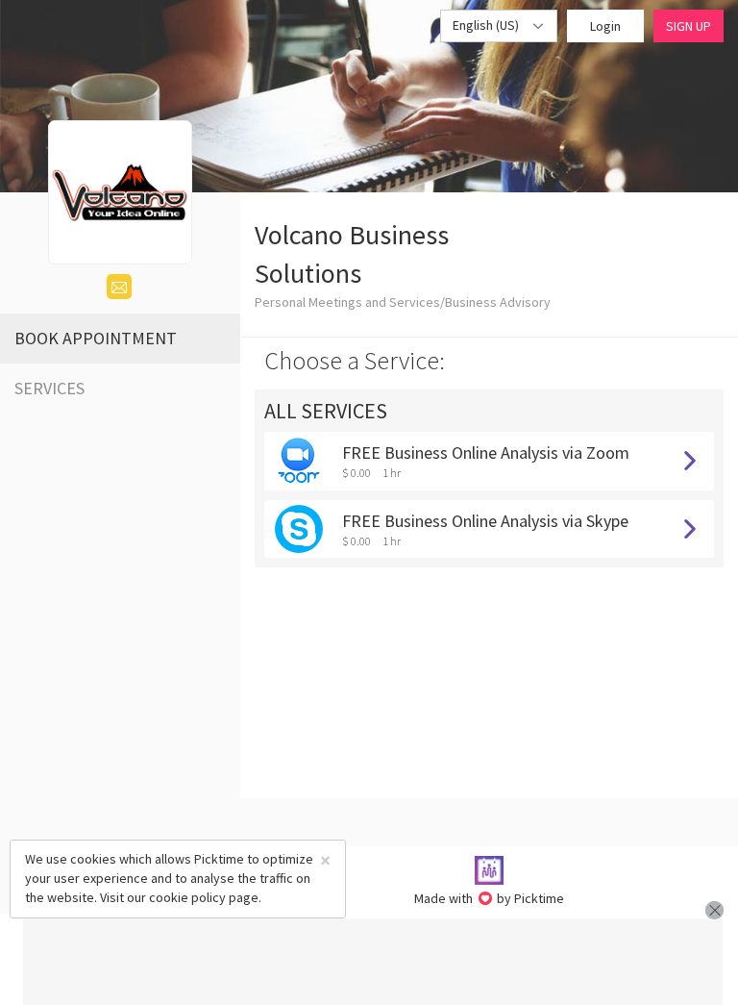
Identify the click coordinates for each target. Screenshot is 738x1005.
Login (605, 26)
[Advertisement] (373, 961)
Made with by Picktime (489, 898)
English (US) (487, 25)
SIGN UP (688, 26)
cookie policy (187, 897)
